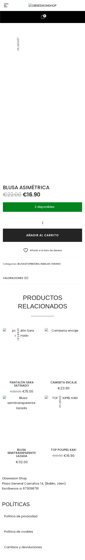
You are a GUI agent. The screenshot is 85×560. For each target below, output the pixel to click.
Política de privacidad (20, 516)
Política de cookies (18, 531)
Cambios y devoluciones (23, 547)
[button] (40, 360)
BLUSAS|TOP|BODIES (29, 263)
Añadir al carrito (42, 235)
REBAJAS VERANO (51, 263)
